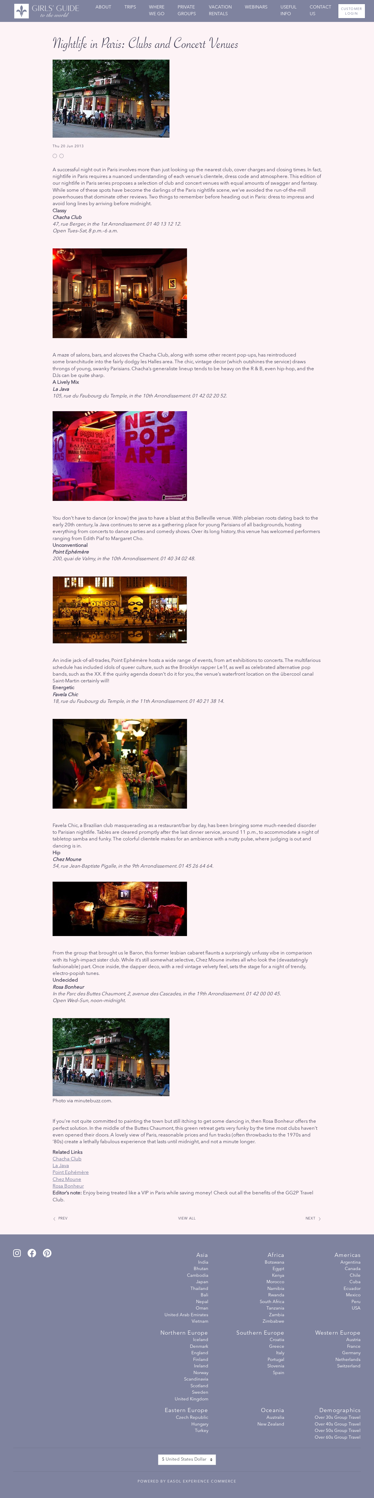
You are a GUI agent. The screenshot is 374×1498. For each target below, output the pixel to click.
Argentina (350, 1262)
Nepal (202, 1302)
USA (356, 1308)
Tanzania (275, 1308)
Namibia (275, 1289)
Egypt (278, 1269)
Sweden (200, 1392)
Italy (280, 1353)
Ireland (201, 1366)
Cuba (355, 1282)
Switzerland (349, 1366)
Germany (351, 1353)
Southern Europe (260, 1333)
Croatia (277, 1340)
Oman (202, 1308)
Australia (275, 1418)
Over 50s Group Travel (338, 1431)
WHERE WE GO (157, 10)
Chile (355, 1276)
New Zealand (270, 1424)
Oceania (272, 1411)
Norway (200, 1373)
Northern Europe (184, 1333)
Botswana (274, 1262)
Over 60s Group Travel (338, 1437)
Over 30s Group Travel (338, 1418)
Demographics (340, 1411)
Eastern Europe (186, 1411)
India (203, 1262)
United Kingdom (191, 1399)
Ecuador (352, 1289)
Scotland (199, 1386)
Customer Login (351, 11)
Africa (276, 1255)
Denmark (199, 1347)
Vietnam (200, 1321)
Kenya (278, 1276)
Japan (202, 1282)
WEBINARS (256, 7)
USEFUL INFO (288, 10)
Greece (276, 1347)
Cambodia (197, 1276)
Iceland (200, 1340)
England (199, 1353)
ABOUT (103, 7)
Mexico (353, 1295)
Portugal (276, 1360)
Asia (202, 1255)
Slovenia (275, 1366)
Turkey (201, 1431)
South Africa (272, 1302)
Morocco (275, 1282)
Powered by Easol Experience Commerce (187, 1481)
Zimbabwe (273, 1321)
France (354, 1347)
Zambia (276, 1315)
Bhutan (201, 1269)
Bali (204, 1295)
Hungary (199, 1424)
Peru (356, 1302)
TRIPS (130, 7)
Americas (348, 1255)
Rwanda (276, 1295)
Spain (278, 1373)
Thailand (199, 1289)
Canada (353, 1269)
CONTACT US (320, 10)
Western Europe (338, 1333)
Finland (200, 1360)
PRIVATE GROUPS (187, 10)
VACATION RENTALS (220, 10)
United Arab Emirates (186, 1315)
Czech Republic (192, 1418)
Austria (353, 1340)
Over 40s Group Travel (338, 1424)
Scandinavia (196, 1379)
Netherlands (348, 1360)
